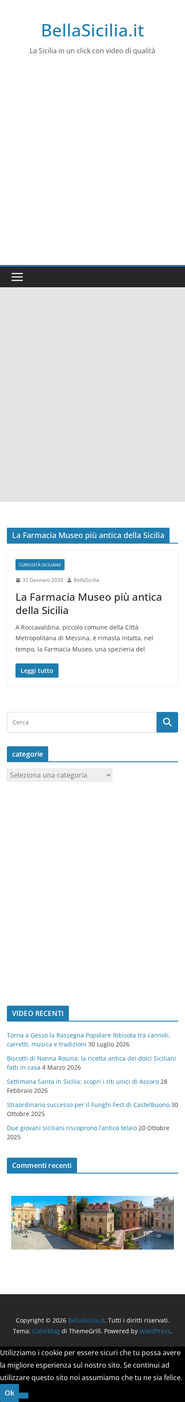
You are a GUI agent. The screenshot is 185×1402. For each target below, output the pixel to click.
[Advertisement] (92, 168)
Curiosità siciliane (40, 565)
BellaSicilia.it (92, 30)
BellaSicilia (86, 580)
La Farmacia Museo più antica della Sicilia (88, 603)
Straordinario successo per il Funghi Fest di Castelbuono (88, 1105)
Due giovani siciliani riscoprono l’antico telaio (72, 1128)
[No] (23, 1396)
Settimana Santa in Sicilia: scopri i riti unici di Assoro (83, 1081)
